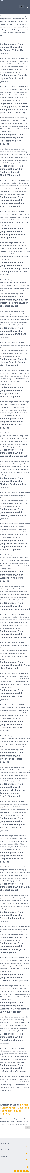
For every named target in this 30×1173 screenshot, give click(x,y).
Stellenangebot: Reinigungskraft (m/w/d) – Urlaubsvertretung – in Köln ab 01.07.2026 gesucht (12, 824)
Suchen (27, 1127)
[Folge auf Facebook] (15, 1171)
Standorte (3, 27)
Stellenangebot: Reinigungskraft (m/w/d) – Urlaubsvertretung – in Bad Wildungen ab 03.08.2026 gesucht (15, 268)
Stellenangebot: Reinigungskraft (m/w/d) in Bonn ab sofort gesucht (15, 665)
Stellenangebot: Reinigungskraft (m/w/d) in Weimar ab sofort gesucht (14, 453)
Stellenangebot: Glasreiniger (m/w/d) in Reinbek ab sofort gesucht (13, 362)
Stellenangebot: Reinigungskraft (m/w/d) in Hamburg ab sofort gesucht (15, 606)
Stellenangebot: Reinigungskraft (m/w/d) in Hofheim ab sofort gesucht (14, 1068)
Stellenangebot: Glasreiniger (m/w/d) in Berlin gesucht (13, 78)
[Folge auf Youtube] (24, 1171)
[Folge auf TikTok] (27, 1171)
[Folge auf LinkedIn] (18, 1171)
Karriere (2, 1121)
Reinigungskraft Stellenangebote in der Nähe (16, 30)
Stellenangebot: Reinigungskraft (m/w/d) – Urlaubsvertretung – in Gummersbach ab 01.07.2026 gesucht (12, 790)
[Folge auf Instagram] (21, 1171)
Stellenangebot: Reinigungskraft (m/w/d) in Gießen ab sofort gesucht (14, 977)
